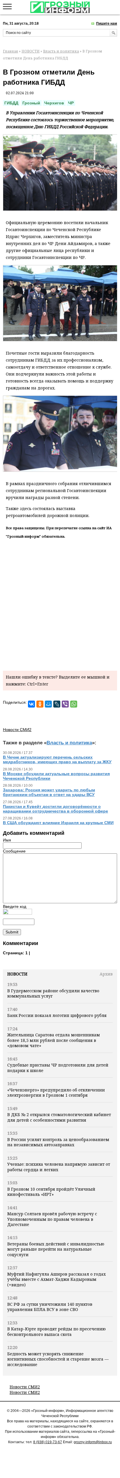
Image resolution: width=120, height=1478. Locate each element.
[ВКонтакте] (31, 704)
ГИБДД (11, 103)
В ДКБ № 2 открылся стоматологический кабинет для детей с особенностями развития (59, 1117)
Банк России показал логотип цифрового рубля (57, 1015)
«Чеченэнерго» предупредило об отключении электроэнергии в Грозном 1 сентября (56, 1092)
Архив (106, 974)
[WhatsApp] (73, 704)
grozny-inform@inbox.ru (93, 1442)
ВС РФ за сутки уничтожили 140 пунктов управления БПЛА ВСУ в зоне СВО (49, 1306)
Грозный (31, 103)
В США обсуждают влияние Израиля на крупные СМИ (58, 822)
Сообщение (14, 851)
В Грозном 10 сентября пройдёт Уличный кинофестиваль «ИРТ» (51, 1191)
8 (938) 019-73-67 (47, 1442)
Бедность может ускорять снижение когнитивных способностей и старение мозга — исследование (58, 1359)
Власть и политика (61, 51)
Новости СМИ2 (25, 1387)
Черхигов (54, 103)
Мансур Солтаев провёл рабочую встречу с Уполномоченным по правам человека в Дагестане (52, 1219)
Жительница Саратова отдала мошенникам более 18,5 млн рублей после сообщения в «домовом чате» (53, 1040)
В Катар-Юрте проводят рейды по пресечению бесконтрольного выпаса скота (56, 1331)
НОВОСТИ (31, 51)
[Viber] (65, 704)
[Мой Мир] (48, 704)
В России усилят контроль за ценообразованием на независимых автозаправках (58, 1142)
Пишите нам (106, 23)
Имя (7, 840)
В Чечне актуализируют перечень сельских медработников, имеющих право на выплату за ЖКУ (57, 759)
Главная (10, 51)
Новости (17, 974)
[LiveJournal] (56, 704)
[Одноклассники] (39, 704)
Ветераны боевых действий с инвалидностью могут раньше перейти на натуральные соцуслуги (55, 1249)
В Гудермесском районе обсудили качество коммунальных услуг (53, 993)
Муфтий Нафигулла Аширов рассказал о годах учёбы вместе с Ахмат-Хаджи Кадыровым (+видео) (56, 1279)
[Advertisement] (60, 603)
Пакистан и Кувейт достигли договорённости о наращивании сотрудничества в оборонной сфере (55, 808)
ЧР (71, 103)
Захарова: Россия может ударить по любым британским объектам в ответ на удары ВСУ (49, 792)
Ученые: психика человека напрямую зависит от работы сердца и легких (58, 1166)
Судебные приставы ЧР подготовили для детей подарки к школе (57, 1067)
